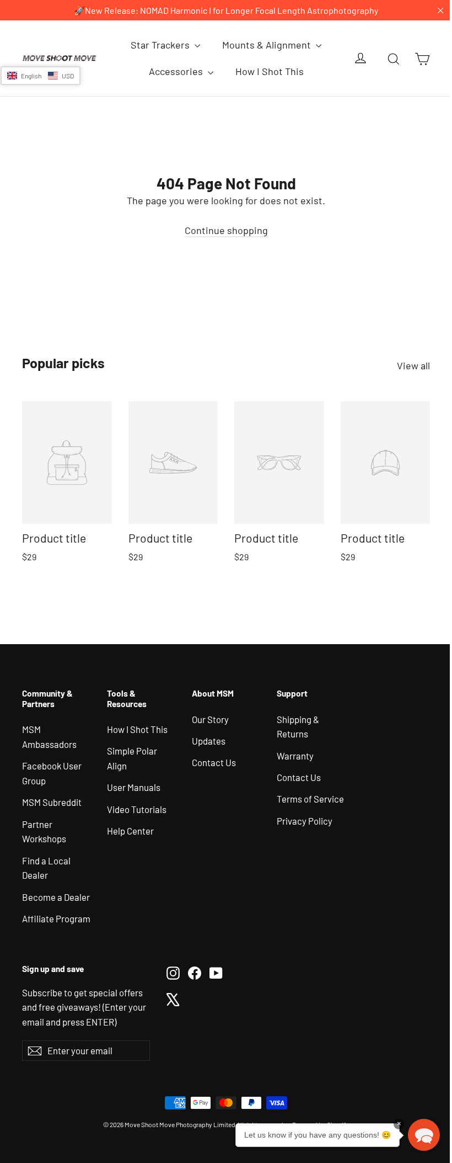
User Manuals (133, 787)
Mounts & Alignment (267, 45)
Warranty (295, 755)
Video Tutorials (136, 809)
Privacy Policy (304, 820)
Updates (208, 740)
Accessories (177, 71)
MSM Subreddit (52, 802)
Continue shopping (226, 230)
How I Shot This (269, 71)
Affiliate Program (56, 918)
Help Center (130, 830)
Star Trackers (161, 45)
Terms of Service (310, 798)
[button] (40, 75)
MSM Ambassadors (49, 737)
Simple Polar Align (132, 758)
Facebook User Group (52, 773)
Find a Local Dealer (46, 868)
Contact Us (214, 762)
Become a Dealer (56, 896)
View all (413, 365)
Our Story (210, 719)
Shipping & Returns (298, 727)
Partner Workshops (44, 832)
